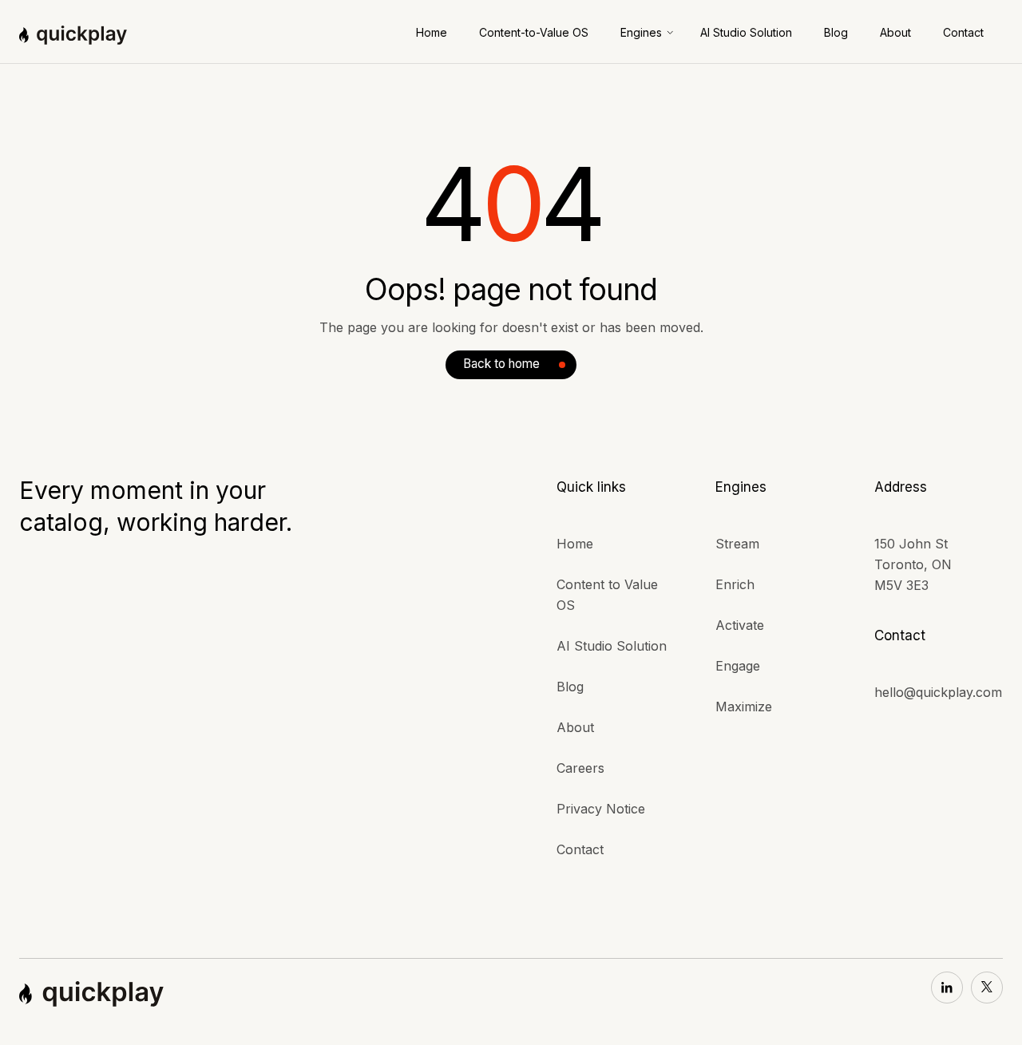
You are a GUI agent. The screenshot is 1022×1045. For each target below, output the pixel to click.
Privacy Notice (601, 809)
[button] (647, 32)
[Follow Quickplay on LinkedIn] (947, 987)
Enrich (735, 584)
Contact (580, 849)
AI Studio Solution (612, 646)
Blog (570, 687)
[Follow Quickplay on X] (987, 987)
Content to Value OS (607, 594)
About (575, 727)
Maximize (743, 706)
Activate (739, 625)
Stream (737, 544)
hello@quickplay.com (938, 692)
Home (575, 544)
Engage (737, 666)
